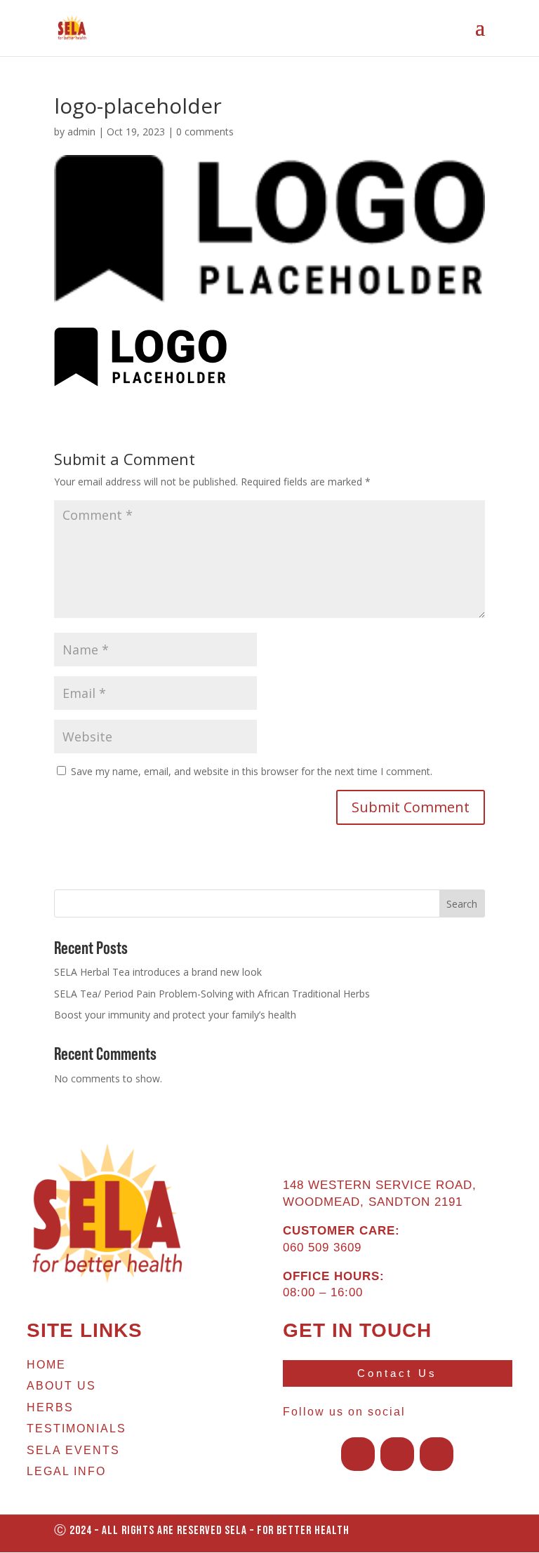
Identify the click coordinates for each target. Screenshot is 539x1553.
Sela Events (73, 1450)
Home (46, 1365)
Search (461, 903)
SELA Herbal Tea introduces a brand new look (158, 972)
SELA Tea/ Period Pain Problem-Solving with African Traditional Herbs (212, 993)
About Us (61, 1386)
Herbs (50, 1407)
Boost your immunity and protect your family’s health (175, 1014)
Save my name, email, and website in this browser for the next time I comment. (251, 771)
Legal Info (66, 1471)
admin (81, 131)
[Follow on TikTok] (436, 1454)
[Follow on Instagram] (397, 1454)
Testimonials (76, 1428)
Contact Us (397, 1373)
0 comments (205, 131)
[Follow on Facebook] (358, 1454)
